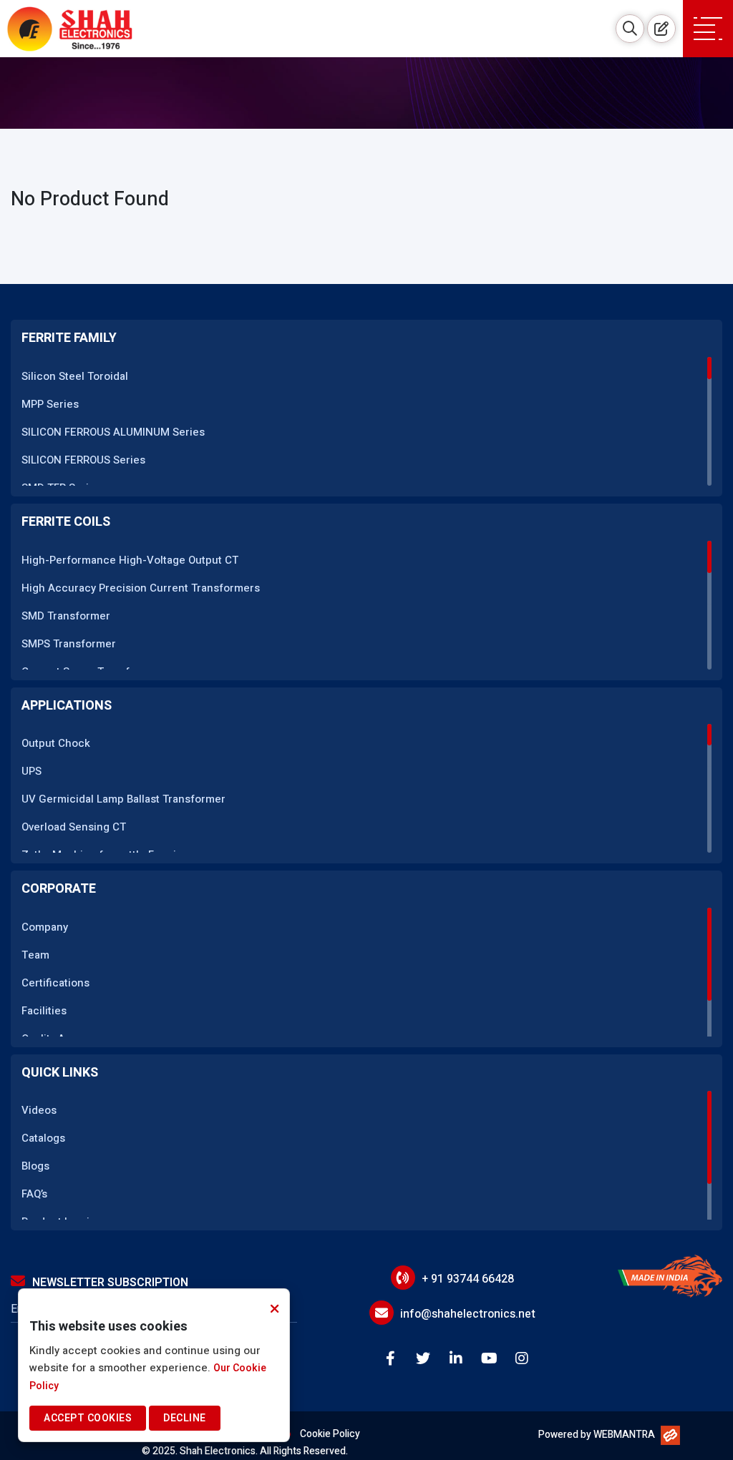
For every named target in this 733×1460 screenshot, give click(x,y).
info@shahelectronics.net (467, 1314)
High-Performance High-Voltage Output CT (129, 560)
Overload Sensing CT (73, 827)
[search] (630, 28)
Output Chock (55, 743)
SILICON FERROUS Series (83, 460)
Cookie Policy (330, 1433)
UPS (31, 771)
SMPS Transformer (68, 644)
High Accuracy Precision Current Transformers (140, 588)
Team (35, 955)
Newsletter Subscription (110, 1282)
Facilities (44, 1011)
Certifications (55, 983)
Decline (184, 1418)
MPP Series (50, 404)
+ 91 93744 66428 (468, 1279)
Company (44, 927)
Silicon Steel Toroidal (74, 376)
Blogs (35, 1166)
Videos (39, 1110)
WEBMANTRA (624, 1434)
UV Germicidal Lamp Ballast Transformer (123, 799)
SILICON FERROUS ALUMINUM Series (113, 432)
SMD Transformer (65, 616)
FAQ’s (34, 1194)
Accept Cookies (88, 1418)
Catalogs (43, 1138)
